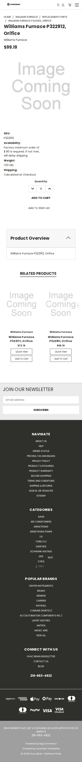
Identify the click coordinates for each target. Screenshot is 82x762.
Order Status (41, 451)
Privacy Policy (41, 461)
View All (41, 635)
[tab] (41, 238)
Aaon (41, 516)
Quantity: (41, 181)
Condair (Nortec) (41, 610)
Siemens (41, 595)
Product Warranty (41, 471)
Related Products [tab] (38, 273)
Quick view (21, 351)
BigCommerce (47, 743)
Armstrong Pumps (41, 531)
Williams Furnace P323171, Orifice (21, 339)
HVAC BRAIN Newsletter (41, 656)
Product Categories (41, 466)
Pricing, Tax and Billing (41, 456)
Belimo (41, 590)
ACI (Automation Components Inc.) (41, 615)
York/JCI (41, 541)
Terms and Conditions (41, 480)
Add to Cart (21, 358)
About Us (41, 441)
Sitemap (41, 495)
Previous (4, 305)
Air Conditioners (41, 521)
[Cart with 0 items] (70, 4)
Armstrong (41, 526)
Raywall (41, 605)
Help (41, 446)
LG (41, 536)
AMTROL (41, 625)
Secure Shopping (41, 475)
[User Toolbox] (63, 4)
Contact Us (41, 661)
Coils (41, 561)
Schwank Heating (41, 551)
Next (77, 305)
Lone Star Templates (48, 748)
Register (47, 490)
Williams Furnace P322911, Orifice (61, 339)
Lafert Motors (41, 620)
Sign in (33, 490)
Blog (41, 666)
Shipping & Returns (41, 485)
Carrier (41, 600)
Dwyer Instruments (41, 585)
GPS (41, 556)
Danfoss (41, 546)
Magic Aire (41, 630)
